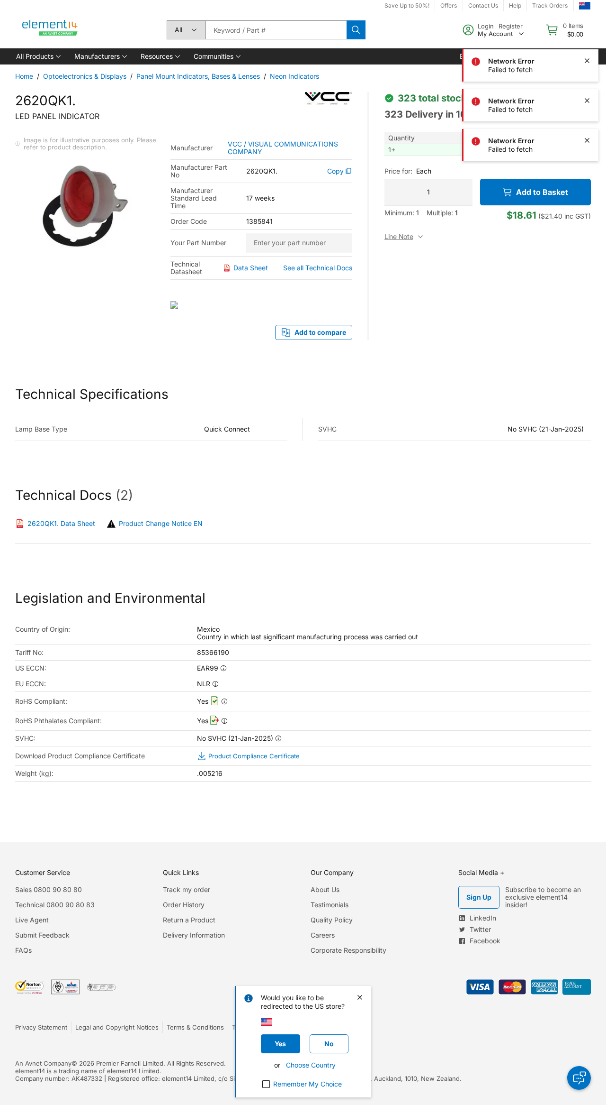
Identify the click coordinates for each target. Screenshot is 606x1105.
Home (24, 76)
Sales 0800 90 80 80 (48, 889)
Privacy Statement (41, 1027)
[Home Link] (50, 29)
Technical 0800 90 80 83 (55, 905)
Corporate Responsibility (348, 950)
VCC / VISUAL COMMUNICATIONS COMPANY (283, 148)
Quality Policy (332, 920)
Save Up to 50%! (406, 5)
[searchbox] (276, 29)
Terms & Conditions (195, 1027)
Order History (184, 905)
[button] (38, 56)
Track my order (186, 889)
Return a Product (189, 920)
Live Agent (32, 920)
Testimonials (329, 905)
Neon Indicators (294, 76)
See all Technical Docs (317, 268)
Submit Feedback (42, 935)
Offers (448, 5)
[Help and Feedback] (579, 1078)
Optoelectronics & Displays (84, 76)
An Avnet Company (43, 1063)
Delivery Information (194, 935)
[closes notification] (587, 20)
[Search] (356, 29)
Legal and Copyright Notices (117, 1027)
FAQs (23, 950)
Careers (323, 935)
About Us (325, 889)
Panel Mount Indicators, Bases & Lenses (198, 76)
